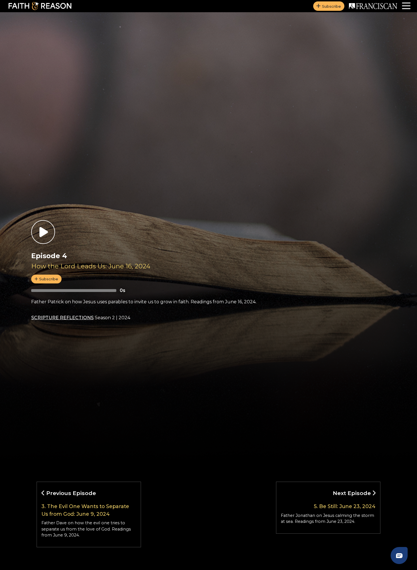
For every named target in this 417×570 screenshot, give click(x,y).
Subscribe (331, 6)
